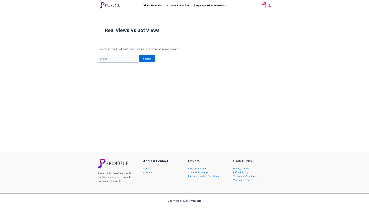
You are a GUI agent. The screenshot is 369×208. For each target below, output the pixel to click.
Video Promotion (152, 5)
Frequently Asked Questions (209, 5)
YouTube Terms (241, 180)
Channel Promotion (178, 5)
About (146, 168)
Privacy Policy (241, 168)
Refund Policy (240, 172)
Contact (147, 172)
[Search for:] (118, 58)
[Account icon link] (269, 5)
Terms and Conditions (245, 176)
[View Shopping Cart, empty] (263, 5)
